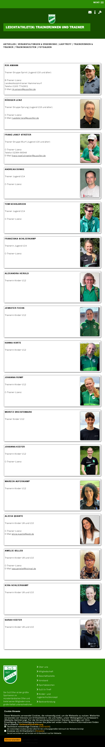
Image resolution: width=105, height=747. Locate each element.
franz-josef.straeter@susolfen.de (29, 155)
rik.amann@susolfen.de (24, 89)
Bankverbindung (46, 701)
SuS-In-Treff (44, 689)
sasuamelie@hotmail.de (24, 568)
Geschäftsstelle (46, 676)
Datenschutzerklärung (31, 724)
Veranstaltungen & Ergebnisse (37, 44)
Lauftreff (65, 44)
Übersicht (45, 726)
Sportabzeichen (46, 685)
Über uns (43, 667)
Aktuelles (9, 44)
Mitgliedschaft (45, 671)
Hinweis (40, 731)
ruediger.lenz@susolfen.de (25, 118)
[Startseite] (10, 674)
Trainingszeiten (26, 47)
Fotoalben (45, 47)
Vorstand (43, 680)
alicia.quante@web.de (23, 534)
